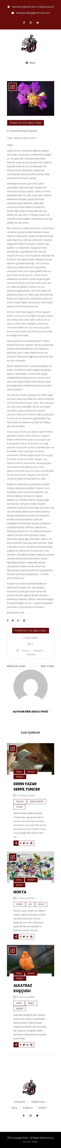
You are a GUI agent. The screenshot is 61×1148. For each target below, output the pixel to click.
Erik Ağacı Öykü (32, 122)
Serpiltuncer (36, 801)
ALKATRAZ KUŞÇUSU (23, 988)
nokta (41, 904)
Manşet (23, 130)
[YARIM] (30, 115)
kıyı (30, 904)
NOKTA (20, 892)
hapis (19, 1003)
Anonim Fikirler (30, 1141)
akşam (17, 138)
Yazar (19, 807)
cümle (19, 904)
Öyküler (32, 130)
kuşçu (31, 1003)
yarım (33, 138)
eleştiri (20, 801)
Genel (14, 130)
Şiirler (19, 885)
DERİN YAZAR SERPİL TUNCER (27, 786)
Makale (31, 771)
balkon (25, 138)
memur (19, 1008)
